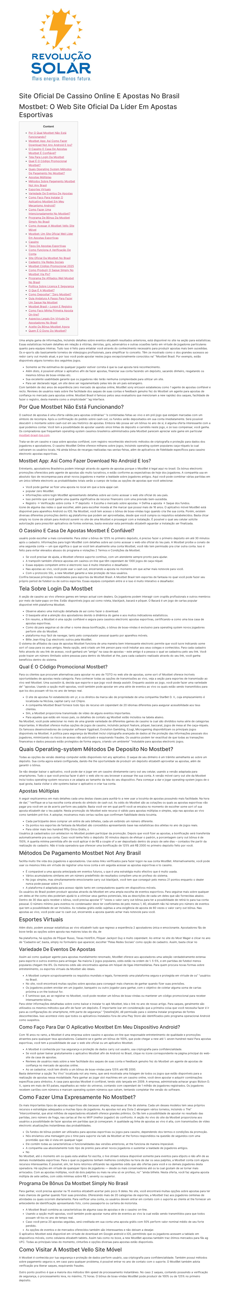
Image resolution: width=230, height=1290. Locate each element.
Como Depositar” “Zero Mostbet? (50, 294)
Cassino (34, 241)
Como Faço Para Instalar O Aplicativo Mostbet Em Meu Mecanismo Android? (46, 201)
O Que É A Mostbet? (42, 290)
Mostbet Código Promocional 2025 (51, 266)
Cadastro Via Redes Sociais (46, 262)
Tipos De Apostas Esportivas (47, 246)
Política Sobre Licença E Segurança (51, 286)
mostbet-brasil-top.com (34, 435)
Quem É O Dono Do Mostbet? (48, 330)
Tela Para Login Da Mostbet (46, 157)
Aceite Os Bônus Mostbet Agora (49, 326)
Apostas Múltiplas (40, 177)
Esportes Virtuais (40, 189)
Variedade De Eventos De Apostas (51, 193)
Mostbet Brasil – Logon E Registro (50, 306)
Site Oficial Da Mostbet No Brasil (50, 258)
